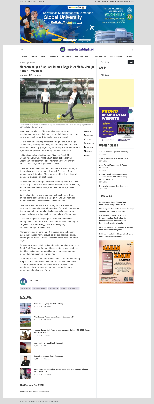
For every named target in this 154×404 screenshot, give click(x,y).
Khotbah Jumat (82, 56)
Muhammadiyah (40, 288)
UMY (64, 288)
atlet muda (26, 288)
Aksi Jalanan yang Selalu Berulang (48, 304)
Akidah (34, 56)
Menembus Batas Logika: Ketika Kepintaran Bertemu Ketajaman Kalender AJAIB (61, 370)
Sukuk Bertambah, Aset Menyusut (48, 356)
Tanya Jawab (116, 56)
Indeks (131, 2)
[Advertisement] (116, 93)
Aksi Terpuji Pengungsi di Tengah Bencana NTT (54, 317)
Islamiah (54, 56)
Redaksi (113, 2)
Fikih (43, 56)
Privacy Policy (122, 2)
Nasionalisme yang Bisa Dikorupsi (48, 343)
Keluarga (66, 56)
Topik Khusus (99, 56)
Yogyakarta (74, 288)
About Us (104, 2)
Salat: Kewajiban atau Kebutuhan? (113, 158)
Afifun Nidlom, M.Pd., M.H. (110, 215)
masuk (31, 391)
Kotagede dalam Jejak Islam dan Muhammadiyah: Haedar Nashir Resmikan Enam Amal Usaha (113, 220)
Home (97, 2)
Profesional (54, 288)
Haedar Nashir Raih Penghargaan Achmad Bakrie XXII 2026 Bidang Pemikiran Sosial (62, 331)
